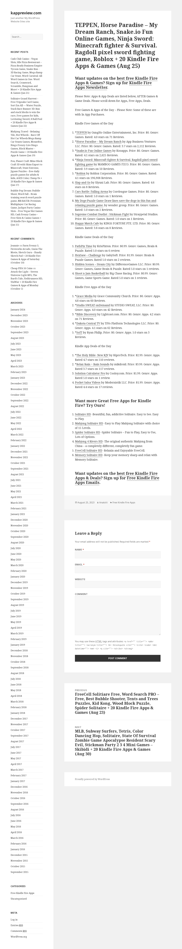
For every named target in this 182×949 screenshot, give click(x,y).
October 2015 (18, 866)
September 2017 (19, 735)
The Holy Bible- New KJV (92, 355)
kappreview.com (26, 12)
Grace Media (84, 296)
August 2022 (17, 406)
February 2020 (18, 570)
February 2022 (18, 440)
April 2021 (16, 497)
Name (79, 549)
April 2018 (16, 695)
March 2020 (17, 565)
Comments (19, 931)
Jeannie (15, 245)
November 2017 (19, 724)
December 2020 (19, 519)
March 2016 (17, 838)
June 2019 (16, 616)
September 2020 (19, 536)
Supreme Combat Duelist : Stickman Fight (102, 214)
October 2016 (18, 798)
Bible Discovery (86, 314)
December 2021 (19, 451)
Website (80, 579)
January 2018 (18, 713)
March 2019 (17, 633)
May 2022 (16, 423)
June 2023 (16, 349)
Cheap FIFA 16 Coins (21, 268)
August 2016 (17, 809)
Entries (17, 925)
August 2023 (17, 338)
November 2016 (19, 792)
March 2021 (17, 502)
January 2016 (18, 849)
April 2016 (16, 832)
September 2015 (19, 872)
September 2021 (19, 468)
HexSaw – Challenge (88, 255)
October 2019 (18, 593)
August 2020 (17, 542)
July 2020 (16, 548)
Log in (14, 919)
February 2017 (18, 775)
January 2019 (18, 644)
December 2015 (19, 855)
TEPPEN (81, 132)
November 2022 (19, 389)
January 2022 (18, 446)
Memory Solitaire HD (89, 455)
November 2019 (19, 588)
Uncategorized (19, 898)
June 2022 (16, 417)
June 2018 (16, 684)
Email (79, 564)
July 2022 (16, 411)
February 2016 (18, 843)
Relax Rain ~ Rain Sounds (92, 364)
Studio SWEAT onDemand (93, 305)
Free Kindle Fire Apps (22, 893)
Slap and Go (82, 182)
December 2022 (19, 383)
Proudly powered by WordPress (92, 779)
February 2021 (18, 508)
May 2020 (16, 559)
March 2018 (17, 701)
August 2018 (17, 673)
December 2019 (19, 582)
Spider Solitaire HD (87, 432)
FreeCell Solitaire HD (88, 450)
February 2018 (18, 707)
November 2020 (19, 525)
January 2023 (18, 377)
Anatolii (103, 502)
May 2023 (16, 355)
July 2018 (16, 678)
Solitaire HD (83, 414)
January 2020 (18, 576)
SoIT (79, 332)
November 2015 (19, 860)
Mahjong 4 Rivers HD (89, 441)
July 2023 (16, 343)
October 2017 (18, 730)
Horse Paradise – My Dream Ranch (99, 141)
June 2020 (16, 553)
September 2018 (19, 667)
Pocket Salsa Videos (87, 382)
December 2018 (19, 650)
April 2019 (16, 627)
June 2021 (16, 485)
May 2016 (16, 826)
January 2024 (18, 309)
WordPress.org (19, 936)
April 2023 (16, 360)
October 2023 (18, 326)
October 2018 (18, 661)
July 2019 (16, 610)
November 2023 (19, 321)
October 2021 (18, 463)
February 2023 (18, 372)
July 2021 (16, 480)
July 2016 (16, 815)
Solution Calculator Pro (90, 373)
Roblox (80, 173)
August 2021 (17, 474)
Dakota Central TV (88, 323)
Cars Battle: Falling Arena (91, 191)
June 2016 (16, 820)
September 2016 (19, 803)
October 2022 (18, 394)
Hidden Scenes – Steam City (93, 264)
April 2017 (16, 764)
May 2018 (16, 690)
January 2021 (18, 514)
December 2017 (19, 718)
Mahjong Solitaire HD (89, 423)
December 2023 (19, 315)
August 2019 (17, 605)
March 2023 (17, 366)
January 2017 (18, 781)
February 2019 (18, 639)
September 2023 (19, 332)
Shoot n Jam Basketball (90, 273)
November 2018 (19, 656)
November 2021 (19, 457)
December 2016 (19, 786)
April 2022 (16, 428)
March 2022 (17, 434)
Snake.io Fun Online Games (94, 151)
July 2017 (16, 747)
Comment (81, 594)
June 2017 (16, 752)
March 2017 (17, 769)
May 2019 (16, 622)
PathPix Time (83, 246)
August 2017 (17, 741)
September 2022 (19, 400)
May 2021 (16, 491)
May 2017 (16, 758)
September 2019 (19, 599)
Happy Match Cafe (87, 223)
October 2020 (18, 531)
